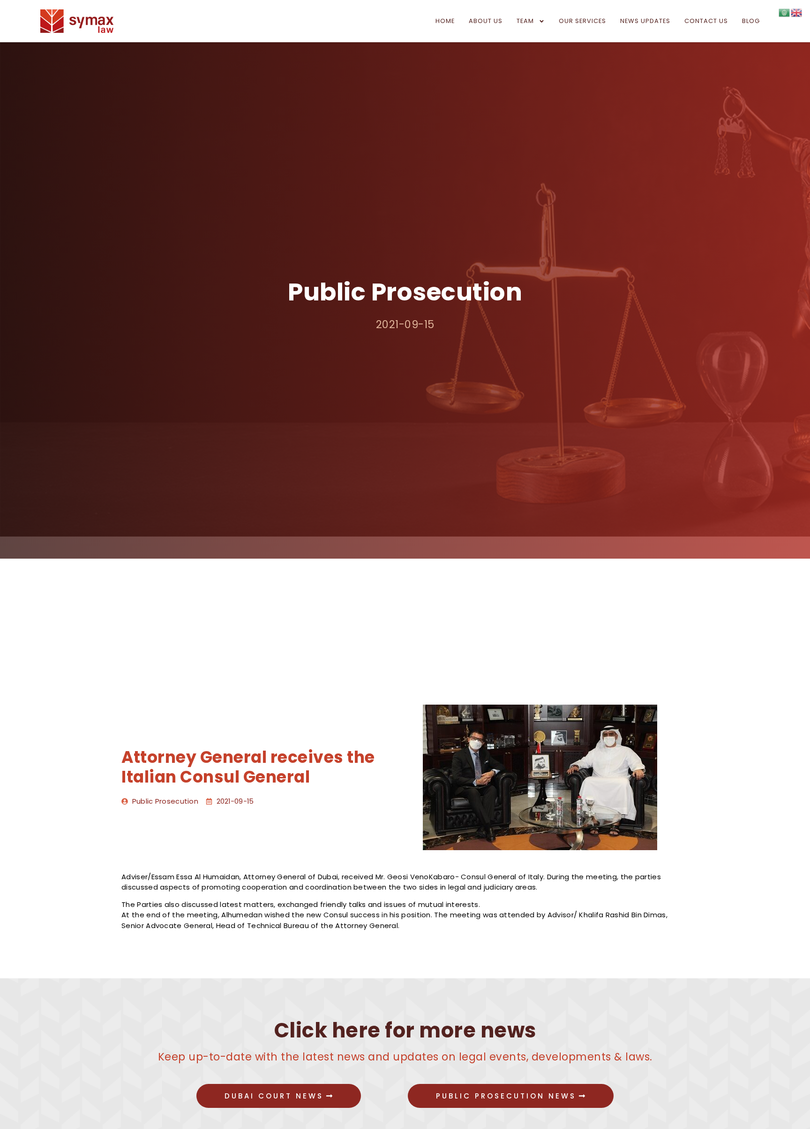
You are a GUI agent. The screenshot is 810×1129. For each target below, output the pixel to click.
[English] (797, 12)
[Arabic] (785, 12)
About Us (485, 20)
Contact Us (706, 20)
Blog (751, 20)
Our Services (582, 20)
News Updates (645, 20)
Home (445, 20)
